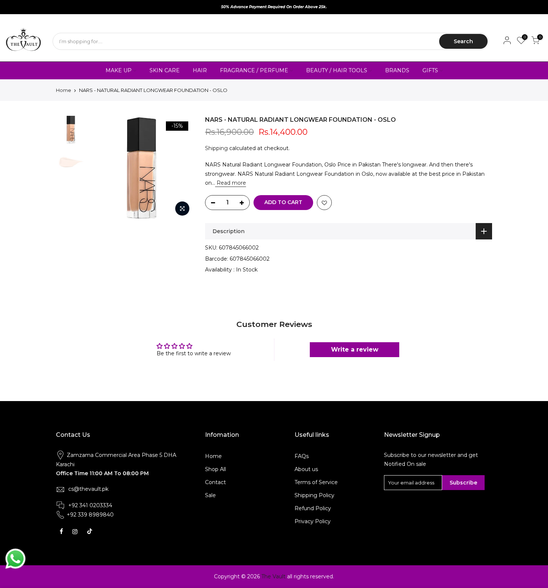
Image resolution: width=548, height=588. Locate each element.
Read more (230, 182)
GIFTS (430, 70)
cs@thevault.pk (88, 489)
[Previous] (102, 168)
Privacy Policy (313, 521)
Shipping (216, 148)
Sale (210, 495)
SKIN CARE (164, 70)
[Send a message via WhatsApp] (15, 558)
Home (63, 90)
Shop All (215, 469)
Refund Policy (313, 508)
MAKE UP (118, 70)
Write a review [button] (354, 349)
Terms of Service (316, 482)
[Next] (181, 168)
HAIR (200, 70)
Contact (215, 482)
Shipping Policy (314, 495)
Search (463, 41)
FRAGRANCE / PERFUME (254, 70)
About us (306, 469)
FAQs (302, 456)
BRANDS (397, 70)
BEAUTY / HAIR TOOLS (336, 70)
